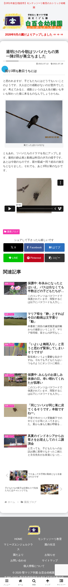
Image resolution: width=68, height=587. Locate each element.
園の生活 (50, 544)
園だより (18, 554)
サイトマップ (50, 560)
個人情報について (34, 565)
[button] (55, 258)
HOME (18, 538)
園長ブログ (13, 231)
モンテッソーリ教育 (50, 538)
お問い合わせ (18, 560)
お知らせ (50, 554)
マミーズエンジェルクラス (18, 547)
